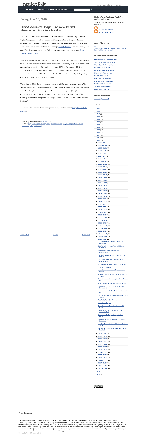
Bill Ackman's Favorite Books (103, 73)
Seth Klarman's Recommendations (105, 62)
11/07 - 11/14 (102, 159)
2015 (98, 127)
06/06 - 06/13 (102, 217)
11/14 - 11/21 (102, 156)
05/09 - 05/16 (102, 228)
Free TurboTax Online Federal (107, 300)
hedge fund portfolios (70, 124)
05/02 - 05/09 (102, 231)
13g (29, 124)
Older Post (86, 235)
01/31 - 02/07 (102, 357)
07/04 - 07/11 (102, 207)
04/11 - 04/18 (102, 239)
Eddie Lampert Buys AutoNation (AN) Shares (112, 283)
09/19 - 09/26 (102, 177)
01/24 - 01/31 (102, 360)
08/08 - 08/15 (102, 193)
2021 (98, 111)
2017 (98, 122)
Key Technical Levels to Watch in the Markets (112, 264)
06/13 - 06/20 (102, 215)
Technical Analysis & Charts (103, 86)
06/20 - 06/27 (102, 212)
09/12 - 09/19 (102, 180)
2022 (98, 108)
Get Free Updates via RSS (106, 32)
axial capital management (41, 124)
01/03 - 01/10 (102, 368)
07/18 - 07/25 (102, 201)
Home (55, 235)
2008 (98, 374)
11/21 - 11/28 (102, 153)
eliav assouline (56, 124)
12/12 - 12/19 (102, 145)
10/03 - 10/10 (102, 172)
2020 (98, 114)
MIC (31, 126)
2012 (98, 135)
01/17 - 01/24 (102, 363)
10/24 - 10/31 (102, 164)
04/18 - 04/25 (102, 236)
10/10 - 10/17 (102, 169)
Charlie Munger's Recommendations (105, 59)
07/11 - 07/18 (102, 204)
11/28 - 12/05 (102, 150)
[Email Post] (49, 122)
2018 (98, 119)
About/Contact (28, 9)
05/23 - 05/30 (102, 223)
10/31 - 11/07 (102, 161)
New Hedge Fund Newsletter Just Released (52, 9)
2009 (98, 371)
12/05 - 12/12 (102, 148)
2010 (98, 140)
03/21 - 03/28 (102, 339)
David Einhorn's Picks (101, 75)
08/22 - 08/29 (102, 188)
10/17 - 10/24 (102, 167)
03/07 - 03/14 (102, 344)
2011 (98, 138)
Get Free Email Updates (105, 29)
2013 (98, 132)
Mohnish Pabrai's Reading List (103, 81)
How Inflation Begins (104, 303)
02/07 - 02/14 (102, 355)
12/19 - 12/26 (102, 142)
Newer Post (24, 235)
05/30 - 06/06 (102, 220)
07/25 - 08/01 (102, 199)
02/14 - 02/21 (102, 352)
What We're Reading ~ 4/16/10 (107, 267)
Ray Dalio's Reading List (102, 67)
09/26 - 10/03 (102, 175)
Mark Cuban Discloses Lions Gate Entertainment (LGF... (108, 251)
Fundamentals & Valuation (102, 84)
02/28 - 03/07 (102, 347)
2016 (98, 124)
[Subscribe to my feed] (96, 32)
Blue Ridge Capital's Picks (102, 78)
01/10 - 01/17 (102, 365)
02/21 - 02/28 (102, 349)
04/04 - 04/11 (102, 333)
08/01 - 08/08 (102, 196)
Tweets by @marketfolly (101, 99)
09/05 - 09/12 (102, 183)
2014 (98, 130)
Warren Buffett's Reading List (103, 65)
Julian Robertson (64, 47)
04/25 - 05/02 (102, 234)
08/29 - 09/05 (102, 185)
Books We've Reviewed (101, 89)
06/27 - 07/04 (102, 209)
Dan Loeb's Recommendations (104, 70)
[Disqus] (55, 155)
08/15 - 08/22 (102, 191)
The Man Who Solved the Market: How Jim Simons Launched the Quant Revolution (110, 49)
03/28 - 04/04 (102, 336)
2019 (98, 116)
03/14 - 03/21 (102, 341)
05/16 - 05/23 (102, 225)
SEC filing (38, 126)
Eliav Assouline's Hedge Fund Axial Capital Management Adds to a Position (47, 28)
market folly (34, 3)
